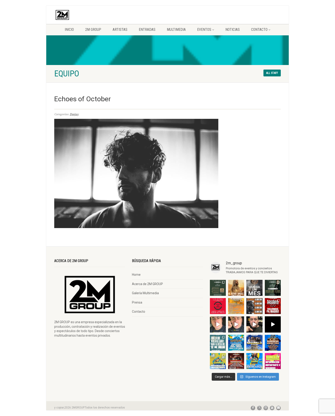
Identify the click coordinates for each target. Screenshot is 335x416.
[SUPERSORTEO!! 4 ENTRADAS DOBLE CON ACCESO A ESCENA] (254, 306)
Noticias (232, 29)
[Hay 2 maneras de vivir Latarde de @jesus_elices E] (273, 288)
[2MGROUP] (89, 15)
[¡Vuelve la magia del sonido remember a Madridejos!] (273, 343)
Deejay (74, 114)
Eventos (204, 29)
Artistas (120, 29)
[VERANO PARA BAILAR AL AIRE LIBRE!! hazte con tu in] (236, 343)
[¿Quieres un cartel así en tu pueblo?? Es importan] (236, 324)
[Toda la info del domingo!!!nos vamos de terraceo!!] (218, 343)
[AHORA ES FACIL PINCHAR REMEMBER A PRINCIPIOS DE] (236, 288)
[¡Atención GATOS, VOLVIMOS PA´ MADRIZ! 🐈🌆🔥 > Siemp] (273, 306)
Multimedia (176, 29)
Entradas (147, 29)
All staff (272, 73)
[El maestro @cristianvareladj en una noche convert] (273, 324)
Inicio (69, 29)
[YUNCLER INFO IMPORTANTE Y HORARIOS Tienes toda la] (273, 361)
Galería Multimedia (145, 293)
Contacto (259, 29)
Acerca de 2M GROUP (147, 284)
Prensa (137, 302)
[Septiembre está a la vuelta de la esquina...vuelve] (218, 288)
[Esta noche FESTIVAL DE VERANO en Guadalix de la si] (218, 361)
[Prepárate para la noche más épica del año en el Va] (236, 361)
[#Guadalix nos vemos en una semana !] (254, 361)
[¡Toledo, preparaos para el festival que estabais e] (254, 343)
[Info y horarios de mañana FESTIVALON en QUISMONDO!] (236, 306)
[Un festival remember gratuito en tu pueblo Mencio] (218, 324)
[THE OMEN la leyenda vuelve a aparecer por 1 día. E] (218, 306)
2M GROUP (93, 29)
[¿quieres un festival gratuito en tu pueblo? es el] (254, 324)
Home (136, 274)
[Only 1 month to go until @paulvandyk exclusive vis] (254, 288)
